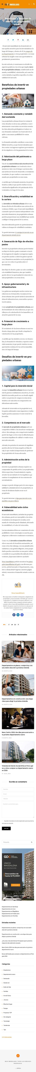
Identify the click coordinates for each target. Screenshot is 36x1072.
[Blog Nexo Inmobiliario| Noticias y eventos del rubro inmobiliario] (12, 4)
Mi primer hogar (7, 1004)
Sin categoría (7, 1017)
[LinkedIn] (23, 40)
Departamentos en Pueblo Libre (10, 913)
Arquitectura (6, 970)
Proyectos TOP (7, 1012)
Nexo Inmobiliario (12, 28)
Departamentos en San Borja (10, 906)
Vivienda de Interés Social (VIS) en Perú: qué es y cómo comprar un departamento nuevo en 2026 (17, 768)
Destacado (6, 978)
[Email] (28, 40)
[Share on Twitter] (13, 40)
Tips (4, 1029)
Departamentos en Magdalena (10, 911)
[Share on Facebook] (8, 40)
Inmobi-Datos (18, 13)
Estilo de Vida (7, 987)
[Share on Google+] (15, 624)
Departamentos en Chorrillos (10, 916)
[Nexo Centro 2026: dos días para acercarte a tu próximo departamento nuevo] (18, 718)
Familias (5, 991)
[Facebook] (14, 614)
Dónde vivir (6, 983)
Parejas (5, 1008)
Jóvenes (5, 1000)
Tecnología (6, 1021)
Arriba (18, 1068)
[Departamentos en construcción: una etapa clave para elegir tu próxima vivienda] (18, 685)
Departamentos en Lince (8, 909)
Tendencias (6, 1025)
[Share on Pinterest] (18, 624)
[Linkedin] (18, 614)
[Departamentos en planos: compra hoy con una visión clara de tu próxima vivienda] (18, 651)
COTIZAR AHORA (7, 1037)
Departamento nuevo (9, 974)
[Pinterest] (18, 40)
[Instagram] (22, 614)
